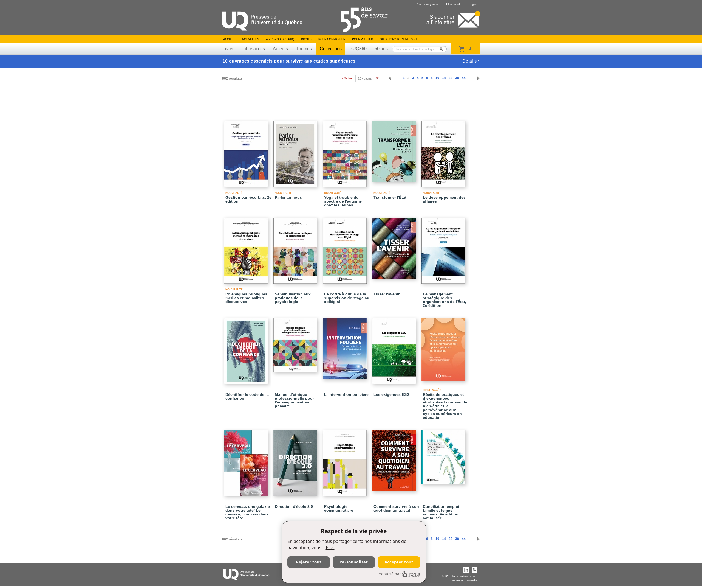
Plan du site (454, 4)
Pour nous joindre (427, 4)
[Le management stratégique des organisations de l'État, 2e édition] (444, 248)
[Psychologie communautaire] (345, 461)
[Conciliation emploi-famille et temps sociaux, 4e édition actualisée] (444, 455)
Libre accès (253, 48)
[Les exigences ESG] (395, 349)
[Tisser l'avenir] (395, 245)
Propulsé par (389, 573)
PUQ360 (358, 48)
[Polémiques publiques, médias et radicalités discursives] (246, 248)
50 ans (381, 48)
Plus (330, 548)
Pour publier (362, 39)
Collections (331, 48)
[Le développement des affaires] (444, 151)
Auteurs (280, 48)
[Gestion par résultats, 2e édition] (246, 151)
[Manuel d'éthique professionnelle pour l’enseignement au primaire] (296, 343)
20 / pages (365, 78)
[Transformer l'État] (395, 149)
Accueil (229, 39)
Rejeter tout (308, 562)
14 (444, 78)
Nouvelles (250, 39)
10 (437, 78)
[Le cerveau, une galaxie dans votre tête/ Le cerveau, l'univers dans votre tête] (246, 461)
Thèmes (304, 48)
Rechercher (443, 49)
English (473, 4)
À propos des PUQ (280, 39)
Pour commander (331, 39)
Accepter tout (398, 562)
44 (464, 78)
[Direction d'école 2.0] (296, 461)
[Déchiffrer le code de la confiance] (246, 349)
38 (457, 78)
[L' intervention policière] (345, 346)
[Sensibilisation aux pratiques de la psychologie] (296, 248)
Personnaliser (353, 562)
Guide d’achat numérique (399, 39)
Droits (306, 39)
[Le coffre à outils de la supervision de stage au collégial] (345, 248)
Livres (228, 48)
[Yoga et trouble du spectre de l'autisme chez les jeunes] (345, 151)
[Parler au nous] (296, 151)
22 (450, 78)
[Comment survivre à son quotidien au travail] (395, 458)
